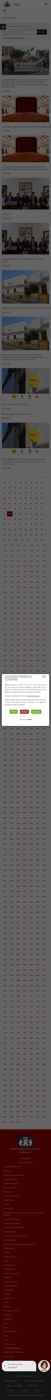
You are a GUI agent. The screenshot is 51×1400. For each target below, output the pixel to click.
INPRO (29, 719)
